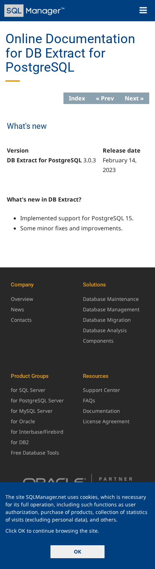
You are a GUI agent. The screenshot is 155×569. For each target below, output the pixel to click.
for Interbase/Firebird (37, 431)
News (17, 309)
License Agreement (106, 421)
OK (77, 551)
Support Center (101, 390)
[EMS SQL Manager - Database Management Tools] (35, 10)
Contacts (21, 319)
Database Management (111, 309)
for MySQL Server (32, 410)
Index (77, 98)
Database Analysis (105, 330)
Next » (134, 98)
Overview (22, 298)
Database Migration (107, 319)
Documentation (101, 410)
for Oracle (23, 421)
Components (98, 340)
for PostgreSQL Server (37, 400)
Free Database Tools (35, 452)
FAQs (89, 400)
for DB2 (20, 442)
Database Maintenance (111, 298)
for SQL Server (28, 390)
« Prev (105, 98)
